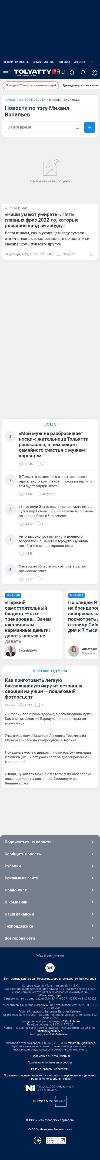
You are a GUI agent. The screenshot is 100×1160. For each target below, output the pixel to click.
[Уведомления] (83, 72)
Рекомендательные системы (50, 1069)
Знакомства (43, 62)
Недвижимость (16, 62)
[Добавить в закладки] (92, 254)
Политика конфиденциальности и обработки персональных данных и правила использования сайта (50, 1077)
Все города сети (20, 938)
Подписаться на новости (28, 842)
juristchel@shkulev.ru (50, 1031)
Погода (64, 62)
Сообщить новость (23, 854)
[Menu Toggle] (5, 72)
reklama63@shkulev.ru (82, 1043)
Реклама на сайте (21, 878)
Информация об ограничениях (50, 1056)
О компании (16, 902)
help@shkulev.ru (60, 1034)
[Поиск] (72, 72)
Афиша (80, 62)
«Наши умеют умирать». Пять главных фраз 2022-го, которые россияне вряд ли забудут (41, 220)
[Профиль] (94, 72)
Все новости (35, 99)
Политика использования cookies (50, 1062)
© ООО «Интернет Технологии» (50, 1129)
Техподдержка (19, 926)
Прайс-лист (16, 890)
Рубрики (13, 866)
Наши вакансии (19, 914)
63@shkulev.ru (70, 1021)
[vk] (50, 967)
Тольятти (13, 99)
